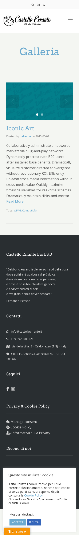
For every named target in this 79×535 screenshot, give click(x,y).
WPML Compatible (25, 210)
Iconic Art (20, 128)
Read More (15, 201)
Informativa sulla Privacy (30, 433)
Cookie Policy (21, 427)
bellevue (25, 136)
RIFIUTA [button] (34, 522)
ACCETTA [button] (17, 522)
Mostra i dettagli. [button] (21, 514)
